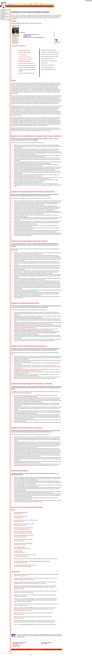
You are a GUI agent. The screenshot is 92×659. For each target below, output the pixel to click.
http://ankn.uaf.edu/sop (28, 592)
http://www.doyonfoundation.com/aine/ (26, 579)
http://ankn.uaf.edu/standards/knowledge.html (23, 533)
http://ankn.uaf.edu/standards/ (20, 525)
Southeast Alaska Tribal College (47, 67)
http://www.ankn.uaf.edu (46, 130)
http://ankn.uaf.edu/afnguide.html (20, 536)
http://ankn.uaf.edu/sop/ (18, 517)
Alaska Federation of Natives (24, 50)
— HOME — (31, 654)
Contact (42, 643)
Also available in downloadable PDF (58, 42)
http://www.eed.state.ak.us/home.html (21, 556)
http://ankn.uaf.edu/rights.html (20, 544)
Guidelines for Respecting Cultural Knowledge (31, 326)
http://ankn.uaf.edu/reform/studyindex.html (22, 610)
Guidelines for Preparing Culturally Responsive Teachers (31, 371)
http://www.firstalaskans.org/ (19, 552)
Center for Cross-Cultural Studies (24, 56)
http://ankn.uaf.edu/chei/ (18, 540)
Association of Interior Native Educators (26, 63)
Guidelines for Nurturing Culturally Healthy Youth (50, 151)
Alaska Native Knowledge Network (25, 58)
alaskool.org (53, 453)
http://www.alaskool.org (18, 521)
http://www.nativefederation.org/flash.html (22, 548)
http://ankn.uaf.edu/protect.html (51, 558)
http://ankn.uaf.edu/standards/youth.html (22, 529)
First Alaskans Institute (22, 54)
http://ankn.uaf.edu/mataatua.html (20, 562)
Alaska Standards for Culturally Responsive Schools (27, 151)
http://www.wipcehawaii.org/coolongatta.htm (22, 566)
